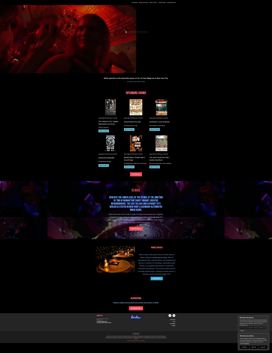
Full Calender (136, 174)
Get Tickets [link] (104, 131)
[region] (253, 342)
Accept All (262, 347)
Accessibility (172, 323)
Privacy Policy (130, 340)
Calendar (135, 2)
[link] (110, 107)
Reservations (171, 2)
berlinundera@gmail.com (102, 321)
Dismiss (242, 330)
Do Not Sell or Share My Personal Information (252, 328)
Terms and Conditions (140, 340)
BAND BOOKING (136, 228)
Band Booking (143, 2)
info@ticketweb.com (139, 338)
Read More (246, 343)
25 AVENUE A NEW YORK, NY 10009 (104, 322)
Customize (244, 347)
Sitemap (173, 325)
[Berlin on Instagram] (173, 315)
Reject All (253, 347)
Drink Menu (162, 2)
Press (174, 321)
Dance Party (153, 2)
